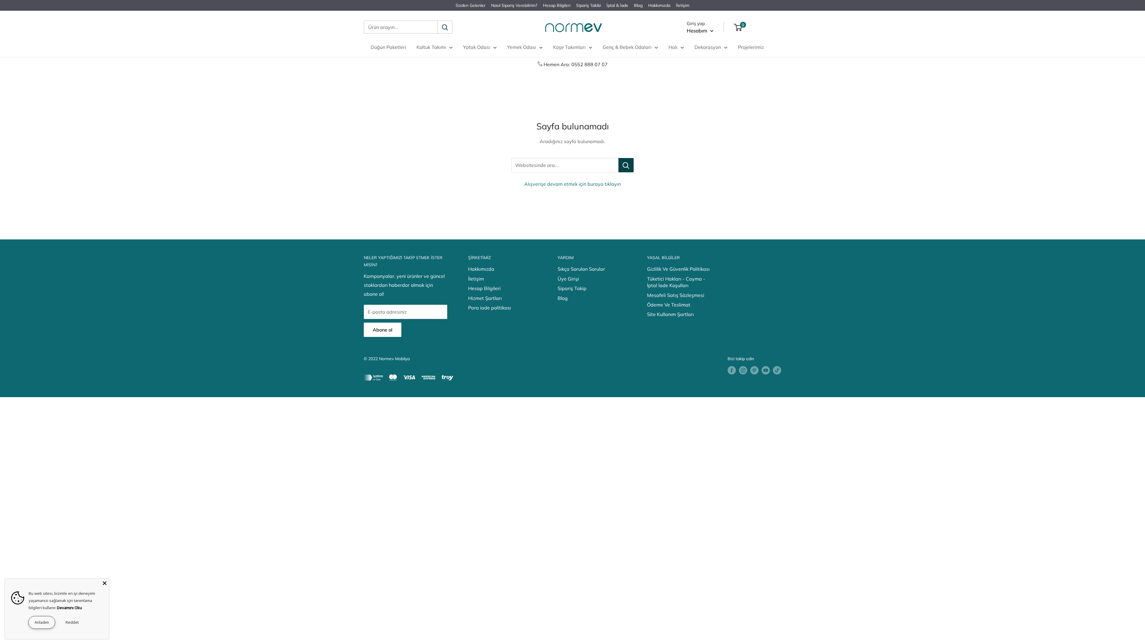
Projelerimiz (751, 47)
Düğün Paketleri (388, 47)
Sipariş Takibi (588, 5)
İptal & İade (617, 5)
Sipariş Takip (572, 288)
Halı (673, 47)
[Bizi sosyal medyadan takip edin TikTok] (777, 370)
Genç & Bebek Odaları (627, 47)
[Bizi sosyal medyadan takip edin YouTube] (766, 370)
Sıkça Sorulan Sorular (581, 269)
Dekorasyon (707, 47)
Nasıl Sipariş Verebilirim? (514, 5)
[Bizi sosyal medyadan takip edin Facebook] (732, 370)
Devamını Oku (69, 607)
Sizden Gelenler (470, 5)
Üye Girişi (568, 279)
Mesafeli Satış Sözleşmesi (675, 295)
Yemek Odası (521, 47)
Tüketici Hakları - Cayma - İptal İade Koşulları (676, 282)
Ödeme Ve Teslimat (668, 305)
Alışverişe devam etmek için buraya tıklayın (572, 184)
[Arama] (444, 27)
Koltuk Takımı (431, 47)
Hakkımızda (659, 5)
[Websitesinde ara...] (626, 165)
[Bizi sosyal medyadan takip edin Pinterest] (754, 370)
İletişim (682, 5)
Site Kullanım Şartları (670, 314)
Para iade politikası (489, 308)
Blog (638, 5)
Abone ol (382, 330)
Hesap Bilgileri (556, 5)
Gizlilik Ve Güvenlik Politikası (678, 269)
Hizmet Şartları (485, 298)
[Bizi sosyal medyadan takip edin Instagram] (743, 370)
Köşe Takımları (569, 47)
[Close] (105, 583)
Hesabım (698, 30)
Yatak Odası (476, 47)
